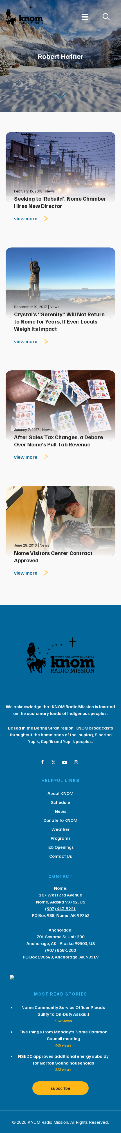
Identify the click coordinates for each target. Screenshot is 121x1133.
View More (26, 218)
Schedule (60, 802)
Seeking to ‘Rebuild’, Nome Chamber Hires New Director (60, 202)
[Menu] (85, 17)
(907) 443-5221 (60, 908)
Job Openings (61, 847)
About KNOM (60, 793)
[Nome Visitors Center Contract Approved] (60, 520)
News (50, 191)
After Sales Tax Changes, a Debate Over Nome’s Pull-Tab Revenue (58, 440)
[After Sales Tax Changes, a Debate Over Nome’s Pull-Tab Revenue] (60, 405)
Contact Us (60, 856)
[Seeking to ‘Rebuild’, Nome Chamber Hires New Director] (60, 166)
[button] (42, 762)
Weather (60, 829)
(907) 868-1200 (60, 950)
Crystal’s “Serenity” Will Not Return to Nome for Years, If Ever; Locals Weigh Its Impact (59, 321)
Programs (61, 838)
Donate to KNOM (60, 820)
